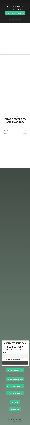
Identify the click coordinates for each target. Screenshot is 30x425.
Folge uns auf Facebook (15, 386)
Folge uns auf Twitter (15, 393)
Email (4, 352)
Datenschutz (15, 409)
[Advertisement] (15, 38)
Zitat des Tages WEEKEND (12, 359)
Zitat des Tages (15, 6)
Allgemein (5, 130)
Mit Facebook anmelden (15, 370)
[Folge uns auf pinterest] (16, 19)
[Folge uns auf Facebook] (13, 19)
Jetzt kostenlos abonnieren (15, 13)
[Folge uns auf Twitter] (19, 19)
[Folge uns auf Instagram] (10, 19)
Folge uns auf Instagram (15, 379)
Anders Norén (18, 421)
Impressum (15, 402)
